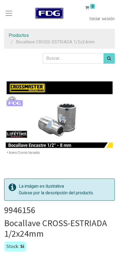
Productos (19, 35)
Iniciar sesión (102, 19)
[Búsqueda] (109, 58)
